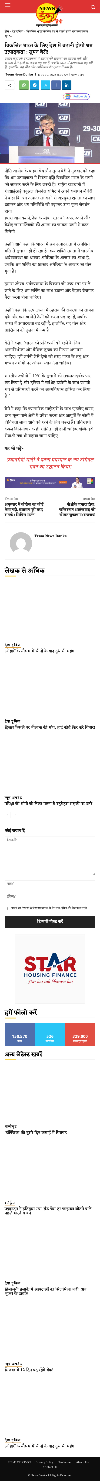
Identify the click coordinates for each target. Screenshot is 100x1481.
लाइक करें (19, 1024)
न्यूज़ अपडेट (13, 798)
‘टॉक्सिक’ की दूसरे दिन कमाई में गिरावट (36, 1132)
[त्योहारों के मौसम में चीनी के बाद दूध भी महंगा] (50, 611)
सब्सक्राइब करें (80, 1024)
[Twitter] (45, 85)
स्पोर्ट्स (10, 1203)
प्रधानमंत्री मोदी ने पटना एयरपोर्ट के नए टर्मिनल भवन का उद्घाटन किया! (50, 464)
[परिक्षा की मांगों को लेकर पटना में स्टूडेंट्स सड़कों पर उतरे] (50, 763)
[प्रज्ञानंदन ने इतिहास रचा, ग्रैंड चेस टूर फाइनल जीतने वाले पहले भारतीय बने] (50, 1168)
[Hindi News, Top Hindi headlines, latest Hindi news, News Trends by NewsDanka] (49, 14)
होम (7, 31)
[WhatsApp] (24, 85)
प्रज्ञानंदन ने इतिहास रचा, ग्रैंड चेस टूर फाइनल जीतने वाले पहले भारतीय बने (48, 1211)
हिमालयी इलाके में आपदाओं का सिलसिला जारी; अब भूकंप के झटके (45, 1291)
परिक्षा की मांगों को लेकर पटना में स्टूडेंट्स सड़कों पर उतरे (48, 804)
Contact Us (50, 1467)
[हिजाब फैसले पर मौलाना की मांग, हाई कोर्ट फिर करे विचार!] (50, 687)
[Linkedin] (66, 85)
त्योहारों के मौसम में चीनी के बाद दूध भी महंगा (40, 651)
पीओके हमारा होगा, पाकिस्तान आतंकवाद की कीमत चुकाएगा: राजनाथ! (77, 509)
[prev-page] (7, 815)
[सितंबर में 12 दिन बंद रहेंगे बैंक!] (50, 1329)
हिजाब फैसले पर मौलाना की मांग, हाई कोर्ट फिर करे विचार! (50, 727)
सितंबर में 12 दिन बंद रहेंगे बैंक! (29, 1370)
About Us (82, 1462)
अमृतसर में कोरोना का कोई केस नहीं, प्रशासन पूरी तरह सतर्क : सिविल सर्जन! (24, 509)
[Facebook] (56, 85)
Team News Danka (19, 74)
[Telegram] (34, 85)
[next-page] (15, 815)
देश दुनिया (17, 31)
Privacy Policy (44, 1462)
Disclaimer (65, 1462)
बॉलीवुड (11, 1127)
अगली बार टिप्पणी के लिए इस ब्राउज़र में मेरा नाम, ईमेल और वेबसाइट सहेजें (49, 908)
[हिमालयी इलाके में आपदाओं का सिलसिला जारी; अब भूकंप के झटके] (50, 1249)
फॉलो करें (50, 1024)
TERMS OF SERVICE (19, 1462)
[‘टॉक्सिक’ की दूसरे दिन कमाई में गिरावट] (50, 1092)
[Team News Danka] (21, 543)
